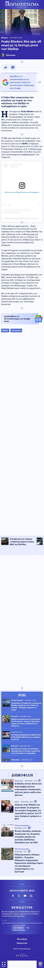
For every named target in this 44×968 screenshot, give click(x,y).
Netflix (5, 330)
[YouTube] (25, 896)
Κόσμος (4, 37)
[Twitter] (19, 896)
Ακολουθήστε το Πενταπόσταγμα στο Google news (17, 318)
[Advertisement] (22, 437)
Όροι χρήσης (22, 939)
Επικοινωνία (22, 943)
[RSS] (31, 896)
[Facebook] (13, 896)
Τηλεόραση (16, 330)
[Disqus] (22, 588)
